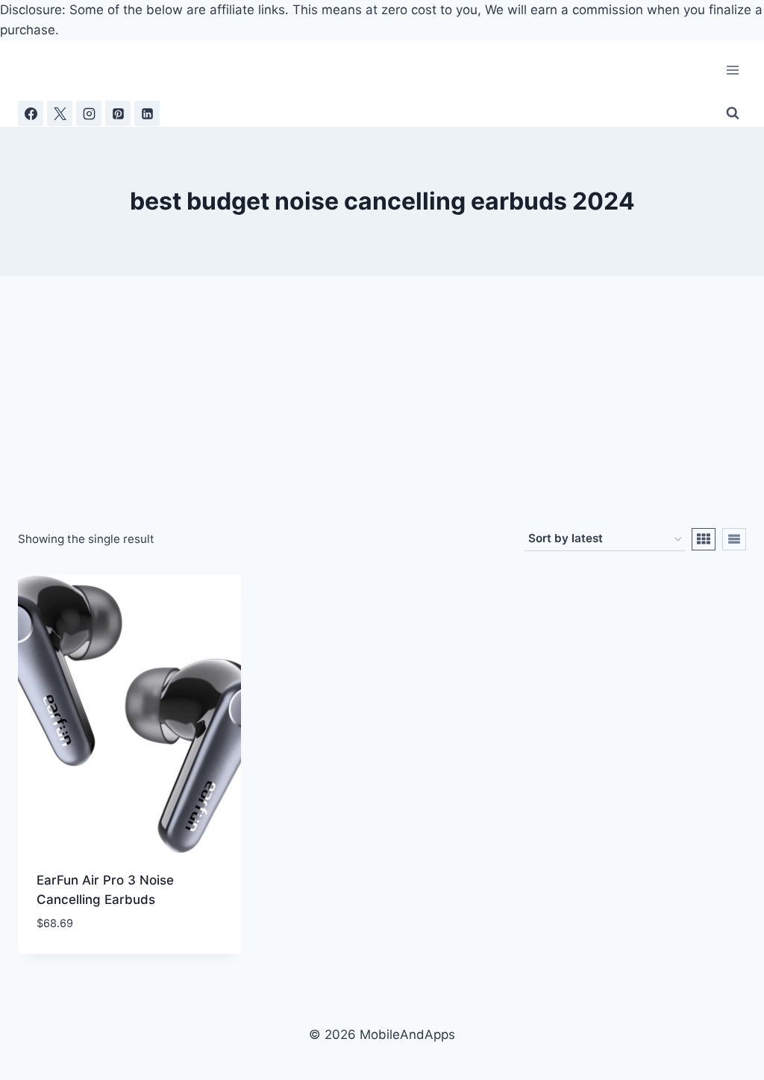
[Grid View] (704, 539)
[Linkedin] (147, 113)
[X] (59, 113)
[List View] (734, 539)
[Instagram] (88, 113)
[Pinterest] (118, 113)
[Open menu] (732, 70)
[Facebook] (30, 113)
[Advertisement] (382, 416)
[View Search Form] (732, 113)
